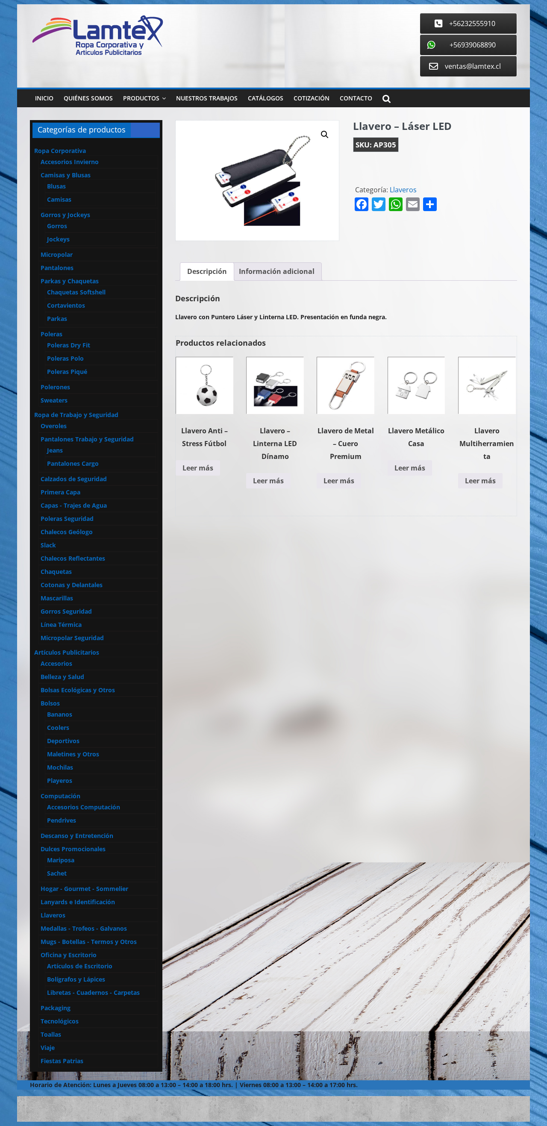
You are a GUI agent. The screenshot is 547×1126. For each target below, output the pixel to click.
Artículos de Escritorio (79, 966)
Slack (48, 545)
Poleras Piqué (67, 371)
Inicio (44, 98)
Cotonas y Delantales (72, 585)
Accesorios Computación (83, 807)
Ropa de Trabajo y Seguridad (76, 415)
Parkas (57, 319)
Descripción (207, 271)
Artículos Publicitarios (66, 652)
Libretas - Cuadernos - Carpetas (93, 992)
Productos (141, 98)
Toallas (51, 1034)
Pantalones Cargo (73, 463)
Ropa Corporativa (60, 151)
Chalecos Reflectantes (73, 558)
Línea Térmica (61, 624)
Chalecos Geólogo (67, 532)
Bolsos (50, 703)
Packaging (56, 1008)
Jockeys (58, 239)
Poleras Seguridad (67, 518)
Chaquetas (56, 571)
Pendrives (61, 820)
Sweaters (54, 400)
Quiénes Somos (88, 98)
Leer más (197, 468)
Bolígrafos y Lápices (76, 979)
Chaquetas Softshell (76, 292)
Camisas (59, 199)
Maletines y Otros (73, 754)
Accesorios (56, 663)
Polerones (55, 387)
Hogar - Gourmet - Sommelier (84, 889)
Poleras (51, 334)
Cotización (311, 98)
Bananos (59, 714)
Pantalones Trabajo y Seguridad (87, 439)
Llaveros (403, 189)
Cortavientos (66, 305)
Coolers (58, 727)
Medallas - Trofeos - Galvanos (84, 928)
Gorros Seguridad (66, 611)
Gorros (57, 226)
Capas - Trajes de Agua (74, 505)
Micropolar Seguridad (72, 638)
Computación (60, 796)
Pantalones (57, 268)
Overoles (54, 426)
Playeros (59, 780)
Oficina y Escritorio (69, 955)
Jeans (55, 450)
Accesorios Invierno (70, 162)
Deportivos (63, 741)
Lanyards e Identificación (78, 902)
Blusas (56, 186)
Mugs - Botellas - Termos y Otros (89, 942)
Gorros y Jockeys (65, 215)
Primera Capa (60, 492)
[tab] (207, 271)
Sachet (57, 873)
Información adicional (277, 271)
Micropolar (57, 254)
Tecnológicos (60, 1021)
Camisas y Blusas (66, 175)
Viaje (48, 1048)
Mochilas (60, 767)
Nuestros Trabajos (207, 98)
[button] (324, 134)
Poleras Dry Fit (68, 345)
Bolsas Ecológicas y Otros (78, 690)
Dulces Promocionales (73, 849)
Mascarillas (57, 598)
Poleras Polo (65, 358)
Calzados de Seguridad (74, 479)
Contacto (356, 98)
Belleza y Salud (62, 677)
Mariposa (60, 860)
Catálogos (265, 98)
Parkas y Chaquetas (70, 281)
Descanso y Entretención (77, 836)
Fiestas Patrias (62, 1061)
